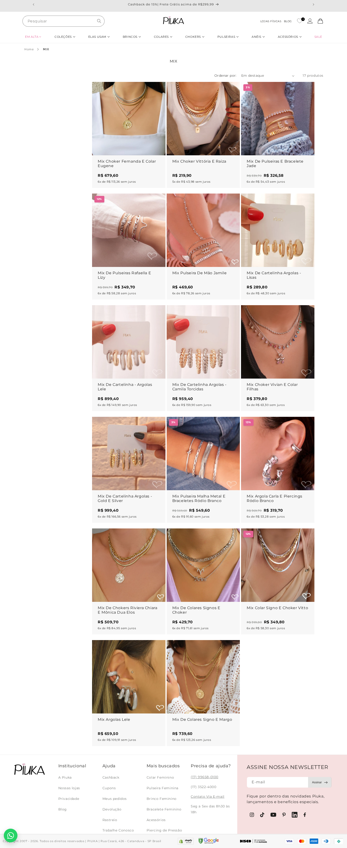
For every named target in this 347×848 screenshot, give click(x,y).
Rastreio (109, 820)
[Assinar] (320, 782)
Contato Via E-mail (207, 796)
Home (29, 49)
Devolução (111, 809)
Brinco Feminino (162, 799)
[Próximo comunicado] (313, 4)
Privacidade (68, 799)
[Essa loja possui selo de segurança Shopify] (186, 841)
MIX (46, 49)
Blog (62, 809)
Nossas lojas (69, 788)
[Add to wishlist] (157, 90)
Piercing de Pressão (164, 830)
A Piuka (65, 777)
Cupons (109, 788)
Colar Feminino (160, 777)
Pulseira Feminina (162, 788)
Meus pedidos (114, 799)
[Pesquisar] (99, 21)
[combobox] (63, 21)
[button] (33, 36)
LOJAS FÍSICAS (271, 21)
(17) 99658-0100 (204, 777)
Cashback (110, 777)
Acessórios (156, 820)
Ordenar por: (225, 75)
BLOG (288, 21)
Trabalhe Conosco (118, 830)
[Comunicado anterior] (33, 4)
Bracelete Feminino (164, 809)
